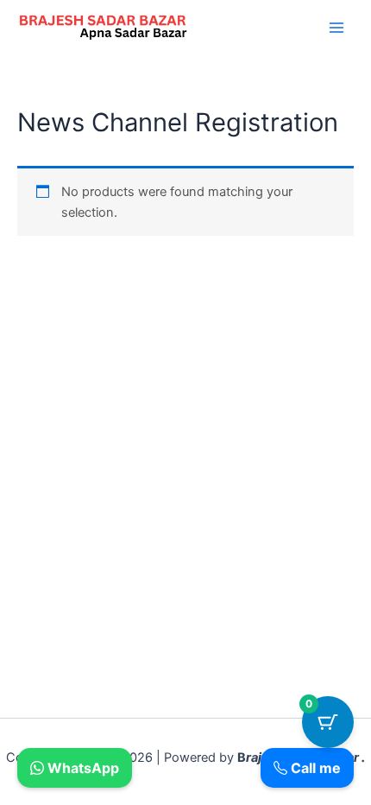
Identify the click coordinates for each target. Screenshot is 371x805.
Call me (314, 767)
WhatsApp (81, 767)
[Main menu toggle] (336, 27)
